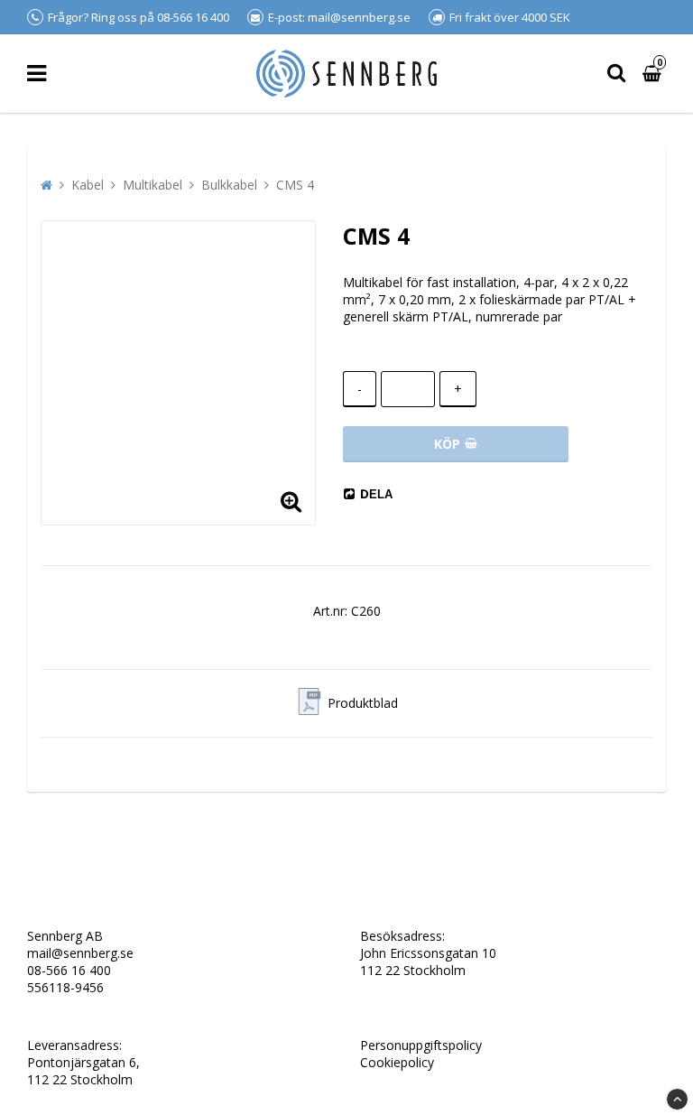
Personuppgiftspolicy (421, 1045)
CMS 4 (295, 184)
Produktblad (363, 702)
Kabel (87, 184)
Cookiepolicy (397, 1062)
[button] (290, 500)
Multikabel (152, 184)
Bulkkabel (229, 184)
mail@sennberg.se (80, 953)
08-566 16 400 (69, 970)
